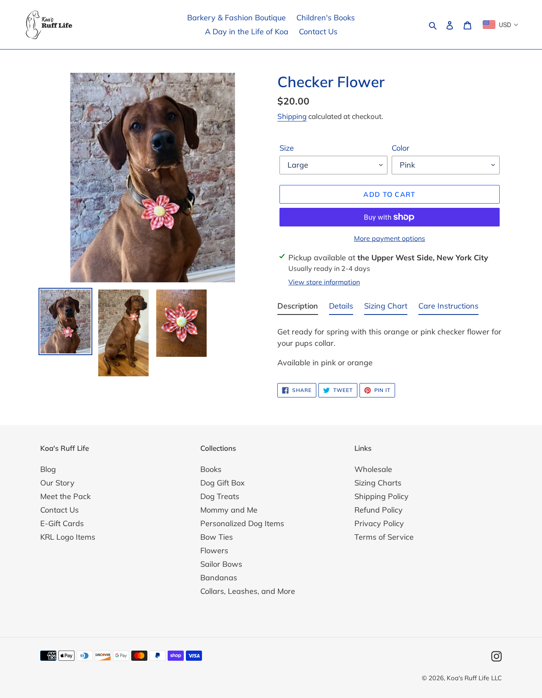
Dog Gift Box (222, 483)
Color (400, 148)
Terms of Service (384, 537)
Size (286, 148)
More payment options (389, 238)
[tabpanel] (389, 344)
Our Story (57, 483)
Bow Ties (216, 537)
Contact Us (59, 510)
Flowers (214, 550)
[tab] (297, 307)
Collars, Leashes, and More (247, 591)
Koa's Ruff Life (468, 678)
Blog (48, 469)
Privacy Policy (379, 523)
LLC (496, 678)
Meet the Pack (65, 496)
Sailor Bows (221, 564)
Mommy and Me (228, 510)
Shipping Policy (381, 496)
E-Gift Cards (62, 523)
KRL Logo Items (67, 537)
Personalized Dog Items (242, 523)
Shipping (292, 116)
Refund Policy (378, 510)
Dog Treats (219, 496)
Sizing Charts (377, 483)
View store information (324, 282)
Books (210, 469)
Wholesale (373, 469)
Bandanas (218, 577)
